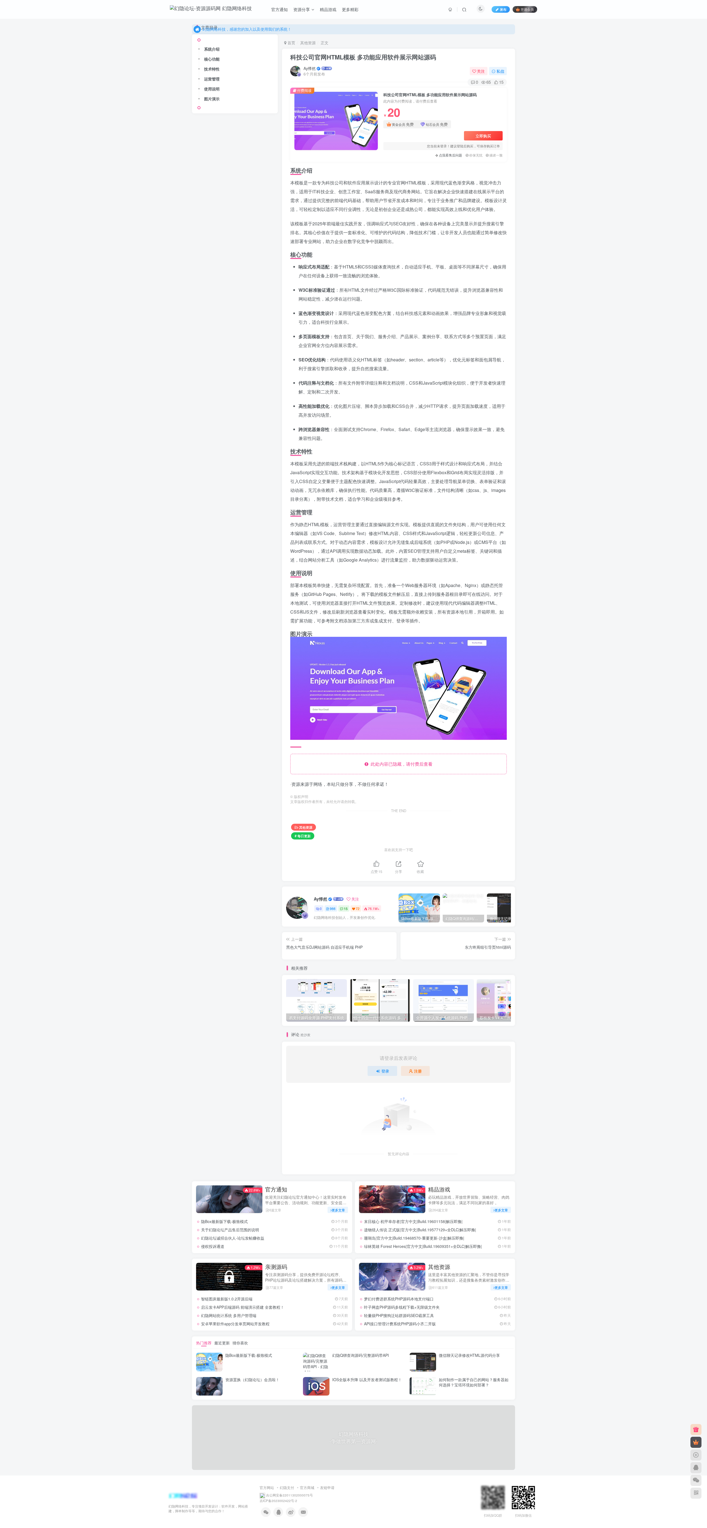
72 (358, 908)
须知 (260, 342)
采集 (244, 357)
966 (333, 908)
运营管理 (212, 543)
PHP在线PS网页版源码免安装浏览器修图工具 (248, 311)
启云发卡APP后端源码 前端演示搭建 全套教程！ (242, 1307)
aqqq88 (216, 420)
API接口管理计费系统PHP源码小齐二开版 (249, 267)
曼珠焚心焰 (219, 386)
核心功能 (212, 523)
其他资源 (308, 42)
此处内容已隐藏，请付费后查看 (400, 764)
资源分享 (301, 9)
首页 (290, 42)
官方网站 (267, 1487)
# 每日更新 (303, 835)
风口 (237, 342)
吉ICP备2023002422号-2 (278, 1500)
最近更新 (222, 1343)
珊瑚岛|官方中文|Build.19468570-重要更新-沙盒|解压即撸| (414, 1238)
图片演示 (212, 563)
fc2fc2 (215, 454)
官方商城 (307, 1487)
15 (346, 908)
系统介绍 (212, 514)
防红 (201, 357)
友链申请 (327, 1487)
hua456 (216, 470)
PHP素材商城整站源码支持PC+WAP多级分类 (248, 289)
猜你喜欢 (240, 1343)
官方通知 (279, 9)
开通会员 (527, 9)
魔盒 (213, 342)
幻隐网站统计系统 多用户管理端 (228, 1315)
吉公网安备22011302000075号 (289, 1495)
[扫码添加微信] (695, 1480)
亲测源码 (276, 1267)
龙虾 (201, 342)
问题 (232, 357)
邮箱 (256, 357)
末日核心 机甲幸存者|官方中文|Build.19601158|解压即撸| (413, 1221)
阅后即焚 (217, 357)
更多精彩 (350, 9)
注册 (418, 1071)
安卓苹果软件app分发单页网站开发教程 (235, 1323)
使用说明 (212, 553)
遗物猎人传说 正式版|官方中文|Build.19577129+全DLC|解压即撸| (420, 1229)
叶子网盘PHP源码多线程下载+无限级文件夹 (248, 223)
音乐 (237, 350)
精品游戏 (328, 9)
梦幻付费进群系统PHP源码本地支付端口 (399, 1299)
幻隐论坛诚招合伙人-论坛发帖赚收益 (232, 1238)
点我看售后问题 (450, 155)
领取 (248, 342)
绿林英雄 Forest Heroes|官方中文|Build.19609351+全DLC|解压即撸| (423, 1246)
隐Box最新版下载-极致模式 (224, 1221)
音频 (213, 350)
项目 (201, 350)
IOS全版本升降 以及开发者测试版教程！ (367, 1379)
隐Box (250, 350)
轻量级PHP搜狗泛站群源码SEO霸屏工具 (248, 245)
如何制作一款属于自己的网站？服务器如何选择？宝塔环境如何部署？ (473, 1382)
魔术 (225, 342)
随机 (263, 350)
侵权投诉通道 (212, 1246)
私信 (500, 71)
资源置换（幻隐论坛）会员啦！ (252, 1379)
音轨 (225, 350)
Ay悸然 (310, 68)
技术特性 (212, 533)
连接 (201, 365)
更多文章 (338, 1210)
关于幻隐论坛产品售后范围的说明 (230, 1229)
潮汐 (213, 403)
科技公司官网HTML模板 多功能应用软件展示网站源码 (363, 57)
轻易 (213, 365)
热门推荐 (204, 1343)
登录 (385, 1071)
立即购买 (483, 136)
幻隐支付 (287, 1487)
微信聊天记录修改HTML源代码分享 (469, 1355)
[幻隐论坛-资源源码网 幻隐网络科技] (182, 1495)
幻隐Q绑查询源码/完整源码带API (360, 1355)
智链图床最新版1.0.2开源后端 (226, 1299)
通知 (267, 357)
